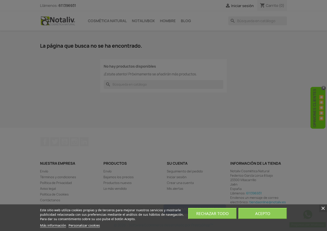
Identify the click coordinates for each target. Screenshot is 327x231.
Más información (53, 225)
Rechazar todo (212, 213)
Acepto (262, 213)
